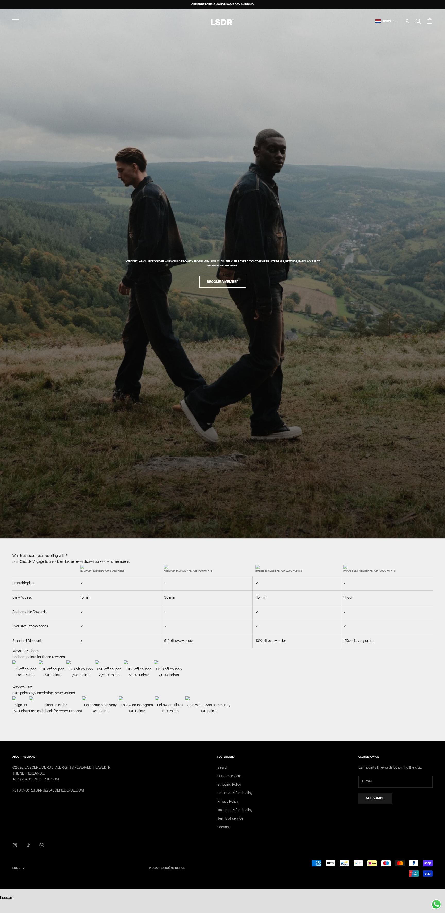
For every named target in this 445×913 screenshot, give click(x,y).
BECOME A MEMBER (222, 282)
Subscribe (375, 798)
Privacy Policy (227, 802)
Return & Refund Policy (234, 793)
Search (222, 768)
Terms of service (230, 819)
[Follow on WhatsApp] (41, 845)
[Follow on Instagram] (15, 845)
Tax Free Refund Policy (234, 810)
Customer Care (229, 776)
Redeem (6, 898)
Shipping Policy (229, 785)
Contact (223, 827)
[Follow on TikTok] (28, 845)
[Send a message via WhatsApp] (436, 904)
